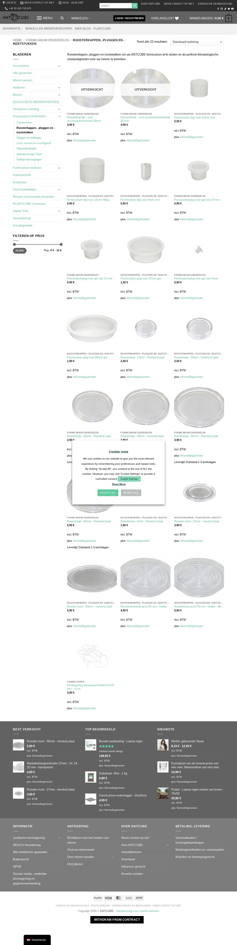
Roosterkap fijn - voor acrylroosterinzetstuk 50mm (84, 119)
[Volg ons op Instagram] (222, 9)
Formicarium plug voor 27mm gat (141, 278)
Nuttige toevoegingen (29, 159)
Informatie (11, 28)
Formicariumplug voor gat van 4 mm (196, 278)
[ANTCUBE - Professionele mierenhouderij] (16, 17)
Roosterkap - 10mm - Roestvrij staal (142, 357)
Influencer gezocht (133, 866)
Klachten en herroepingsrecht (195, 856)
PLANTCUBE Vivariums (29, 203)
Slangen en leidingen (28, 137)
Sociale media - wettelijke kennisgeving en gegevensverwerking (30, 878)
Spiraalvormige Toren (29, 154)
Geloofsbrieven (131, 852)
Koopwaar (19, 182)
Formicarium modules (27, 167)
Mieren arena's (22, 80)
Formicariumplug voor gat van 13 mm (89, 278)
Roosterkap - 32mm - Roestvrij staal (89, 436)
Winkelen (79, 18)
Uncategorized (22, 225)
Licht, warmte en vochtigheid (33, 143)
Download (128, 859)
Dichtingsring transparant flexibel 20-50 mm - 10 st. (90, 687)
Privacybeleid (100, 905)
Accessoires (21, 65)
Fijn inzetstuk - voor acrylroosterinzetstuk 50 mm (145, 119)
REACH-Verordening (27, 845)
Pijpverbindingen (26, 148)
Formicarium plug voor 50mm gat (87, 357)
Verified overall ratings (111, 751)
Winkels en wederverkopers (48, 28)
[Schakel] (59, 66)
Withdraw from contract (117, 919)
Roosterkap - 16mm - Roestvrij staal (196, 357)
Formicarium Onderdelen (47, 40)
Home (17, 40)
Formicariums (22, 175)
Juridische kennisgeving (215, 3)
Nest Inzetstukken (24, 189)
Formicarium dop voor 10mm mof (194, 117)
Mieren (17, 94)
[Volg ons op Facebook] (218, 9)
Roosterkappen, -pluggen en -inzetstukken (35, 130)
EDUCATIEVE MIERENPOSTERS (36, 102)
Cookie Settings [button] (129, 479)
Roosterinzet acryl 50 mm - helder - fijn (197, 606)
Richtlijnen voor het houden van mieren (88, 840)
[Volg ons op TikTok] (225, 9)
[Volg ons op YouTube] (232, 9)
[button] (44, 18)
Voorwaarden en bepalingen (131, 905)
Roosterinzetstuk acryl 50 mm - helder (144, 606)
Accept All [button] (108, 492)
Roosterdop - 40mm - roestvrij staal (142, 436)
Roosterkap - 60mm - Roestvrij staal (89, 521)
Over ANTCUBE (150, 3)
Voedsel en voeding (26, 109)
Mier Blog (83, 28)
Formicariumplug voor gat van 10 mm (197, 199)
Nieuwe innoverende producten (33, 196)
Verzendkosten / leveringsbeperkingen (190, 840)
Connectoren (24, 122)
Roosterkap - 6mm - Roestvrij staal (142, 521)
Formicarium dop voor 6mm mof (140, 199)
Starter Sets (20, 211)
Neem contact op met (179, 3)
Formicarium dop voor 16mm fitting (88, 199)
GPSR (17, 866)
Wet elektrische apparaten (30, 852)
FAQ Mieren (75, 864)
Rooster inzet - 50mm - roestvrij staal (89, 606)
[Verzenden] (134, 6)
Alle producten (22, 73)
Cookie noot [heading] (118, 452)
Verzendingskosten (84, 140)
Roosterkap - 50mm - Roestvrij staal (196, 436)
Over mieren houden (80, 856)
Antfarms (19, 87)
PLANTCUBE (102, 28)
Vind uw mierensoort (80, 849)
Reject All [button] (131, 492)
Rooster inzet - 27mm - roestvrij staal (196, 521)
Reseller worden (132, 873)
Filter (20, 250)
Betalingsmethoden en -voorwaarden (200, 849)
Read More (119, 484)
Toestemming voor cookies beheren (137, 911)
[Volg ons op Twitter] (229, 9)
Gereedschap (22, 218)
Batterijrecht (21, 859)
